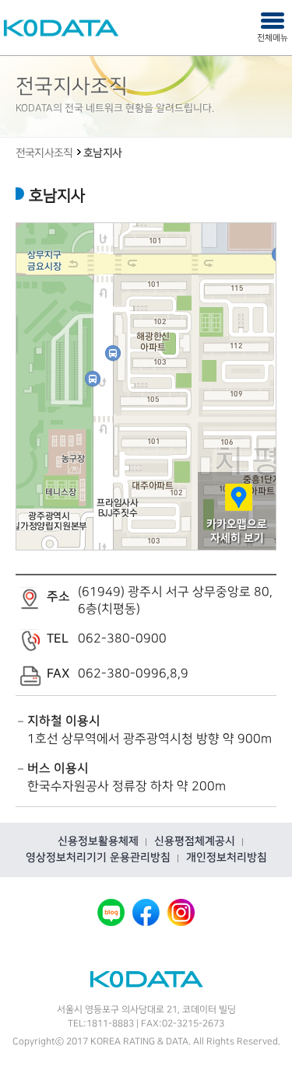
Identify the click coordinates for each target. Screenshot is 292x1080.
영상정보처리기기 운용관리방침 (98, 857)
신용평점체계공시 (194, 841)
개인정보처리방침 (226, 857)
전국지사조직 (44, 153)
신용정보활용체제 (98, 841)
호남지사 (102, 153)
